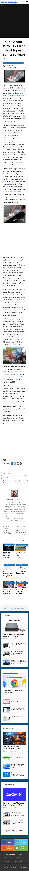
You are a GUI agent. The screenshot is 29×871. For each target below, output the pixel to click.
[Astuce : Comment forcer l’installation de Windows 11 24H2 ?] (6, 766)
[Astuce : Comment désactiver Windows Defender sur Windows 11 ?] (6, 774)
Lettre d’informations (18, 861)
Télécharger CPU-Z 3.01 (17, 716)
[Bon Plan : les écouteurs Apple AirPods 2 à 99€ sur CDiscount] (8, 566)
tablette (15, 459)
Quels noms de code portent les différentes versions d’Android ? (18, 757)
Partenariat (6, 861)
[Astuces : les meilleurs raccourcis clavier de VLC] (14, 738)
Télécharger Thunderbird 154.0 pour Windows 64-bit (18, 708)
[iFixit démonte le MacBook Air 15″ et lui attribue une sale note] (8, 584)
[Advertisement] (14, 22)
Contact (20, 854)
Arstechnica (18, 374)
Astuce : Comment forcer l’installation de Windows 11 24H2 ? (18, 766)
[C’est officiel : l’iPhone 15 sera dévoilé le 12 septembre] (8, 547)
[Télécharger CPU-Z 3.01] (6, 718)
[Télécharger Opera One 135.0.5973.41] (6, 701)
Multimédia (16, 62)
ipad (12, 459)
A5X (9, 184)
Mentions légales (9, 858)
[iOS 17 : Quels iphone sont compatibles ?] (20, 584)
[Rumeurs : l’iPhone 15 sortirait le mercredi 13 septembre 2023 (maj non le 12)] (20, 547)
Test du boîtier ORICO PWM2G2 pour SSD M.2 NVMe (17, 653)
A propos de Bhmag (10, 854)
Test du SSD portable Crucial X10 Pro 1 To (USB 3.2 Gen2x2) (18, 645)
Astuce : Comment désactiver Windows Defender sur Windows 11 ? (18, 774)
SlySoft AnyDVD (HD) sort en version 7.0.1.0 (7, 532)
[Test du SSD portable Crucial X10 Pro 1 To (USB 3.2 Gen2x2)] (6, 645)
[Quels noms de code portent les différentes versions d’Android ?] (6, 757)
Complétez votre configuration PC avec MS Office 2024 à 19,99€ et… (17, 814)
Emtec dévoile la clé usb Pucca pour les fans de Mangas (21, 532)
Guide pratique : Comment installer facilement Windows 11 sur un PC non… (18, 662)
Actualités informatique (8, 62)
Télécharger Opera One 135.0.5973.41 (17, 700)
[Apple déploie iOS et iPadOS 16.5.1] (20, 566)
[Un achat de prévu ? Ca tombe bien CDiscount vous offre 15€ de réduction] (14, 794)
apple (8, 459)
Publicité (19, 858)
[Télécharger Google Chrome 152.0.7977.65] (14, 681)
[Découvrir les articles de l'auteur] (14, 493)
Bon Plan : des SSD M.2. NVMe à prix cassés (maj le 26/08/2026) (17, 822)
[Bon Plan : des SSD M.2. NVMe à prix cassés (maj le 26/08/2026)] (6, 822)
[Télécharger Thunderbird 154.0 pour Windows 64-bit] (6, 709)
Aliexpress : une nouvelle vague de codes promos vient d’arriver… (17, 830)
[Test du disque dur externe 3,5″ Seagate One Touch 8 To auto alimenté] (14, 625)
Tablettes (21, 62)
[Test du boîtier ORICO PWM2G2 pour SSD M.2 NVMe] (6, 653)
